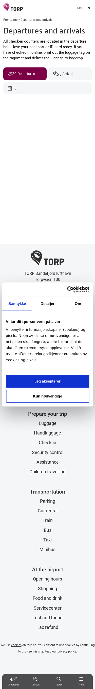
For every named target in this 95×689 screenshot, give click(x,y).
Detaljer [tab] (47, 303)
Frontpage (10, 19)
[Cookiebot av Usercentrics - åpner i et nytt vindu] (67, 289)
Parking (47, 501)
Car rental (48, 511)
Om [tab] (78, 303)
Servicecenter (48, 608)
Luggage (47, 423)
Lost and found (47, 618)
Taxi (47, 540)
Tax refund (47, 627)
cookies (16, 645)
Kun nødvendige (47, 396)
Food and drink (47, 598)
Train (48, 520)
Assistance (47, 462)
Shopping (47, 588)
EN (88, 8)
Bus (47, 530)
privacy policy (67, 651)
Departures (26, 73)
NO (79, 8)
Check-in (47, 442)
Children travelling (47, 472)
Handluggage (47, 433)
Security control (47, 452)
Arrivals (68, 73)
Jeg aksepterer (47, 381)
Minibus (47, 549)
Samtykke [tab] (17, 303)
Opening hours (47, 579)
